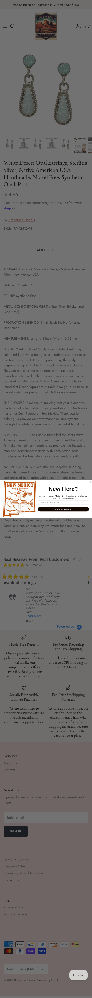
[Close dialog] (90, 482)
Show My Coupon (63, 509)
